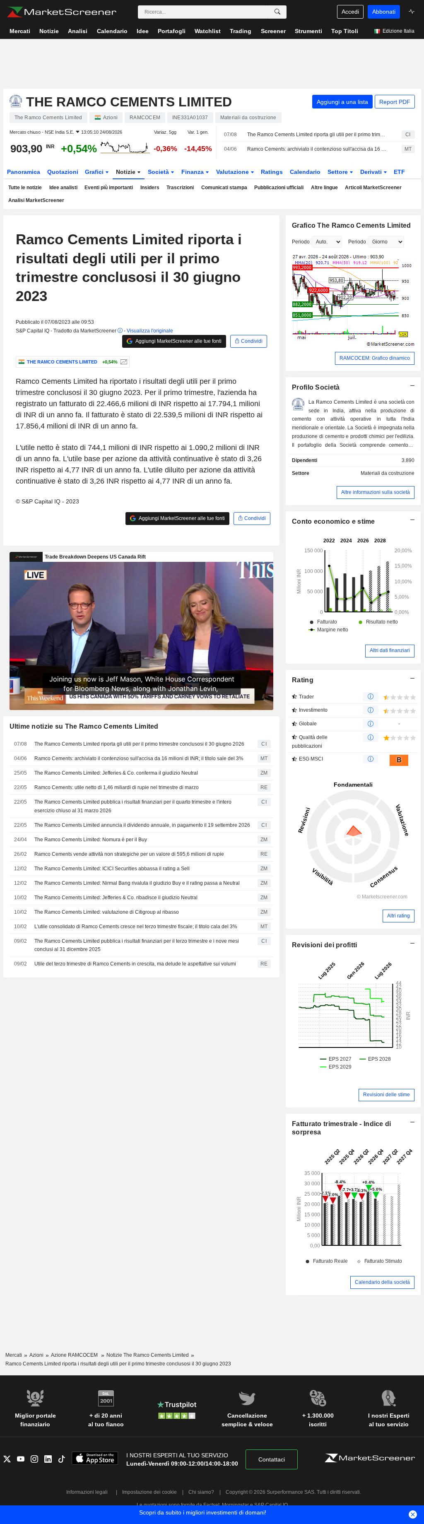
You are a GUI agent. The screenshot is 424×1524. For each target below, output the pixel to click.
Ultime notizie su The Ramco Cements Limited (84, 726)
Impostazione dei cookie (149, 1492)
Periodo (301, 242)
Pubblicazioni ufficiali (279, 187)
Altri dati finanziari (390, 650)
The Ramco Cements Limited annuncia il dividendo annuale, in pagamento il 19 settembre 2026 (142, 825)
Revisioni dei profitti (324, 945)
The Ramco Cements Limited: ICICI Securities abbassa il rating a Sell (112, 869)
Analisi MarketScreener (36, 200)
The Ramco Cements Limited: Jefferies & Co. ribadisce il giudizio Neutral (116, 897)
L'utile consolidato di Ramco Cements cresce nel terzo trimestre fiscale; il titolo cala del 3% (135, 926)
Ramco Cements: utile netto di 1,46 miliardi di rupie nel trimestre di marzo (116, 787)
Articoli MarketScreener (373, 187)
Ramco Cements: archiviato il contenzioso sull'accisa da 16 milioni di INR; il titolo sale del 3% (317, 149)
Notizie (126, 172)
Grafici (95, 172)
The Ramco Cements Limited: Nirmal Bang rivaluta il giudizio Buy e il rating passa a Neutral (137, 883)
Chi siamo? (201, 1492)
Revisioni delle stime (386, 1095)
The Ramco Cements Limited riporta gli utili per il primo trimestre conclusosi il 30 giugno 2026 (317, 134)
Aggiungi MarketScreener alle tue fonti (178, 341)
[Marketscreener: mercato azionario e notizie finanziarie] (61, 12)
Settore (338, 172)
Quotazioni (62, 172)
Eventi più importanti (108, 187)
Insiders (149, 187)
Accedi (350, 11)
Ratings (272, 172)
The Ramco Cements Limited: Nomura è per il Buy (90, 840)
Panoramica (23, 172)
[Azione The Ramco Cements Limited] (122, 362)
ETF (399, 172)
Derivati (371, 172)
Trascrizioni (180, 187)
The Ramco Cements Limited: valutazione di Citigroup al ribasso (106, 912)
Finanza (193, 172)
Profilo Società (316, 387)
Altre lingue (324, 187)
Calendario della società (382, 1282)
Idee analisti (63, 187)
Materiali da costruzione (387, 473)
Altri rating (398, 916)
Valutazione (233, 172)
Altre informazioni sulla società (375, 492)
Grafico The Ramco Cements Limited (351, 225)
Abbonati (383, 11)
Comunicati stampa (224, 187)
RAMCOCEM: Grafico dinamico (375, 358)
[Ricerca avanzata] (277, 12)
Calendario (305, 172)
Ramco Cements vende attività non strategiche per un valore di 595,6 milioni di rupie (129, 854)
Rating (302, 680)
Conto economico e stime (333, 521)
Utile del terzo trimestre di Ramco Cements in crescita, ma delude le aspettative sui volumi (135, 964)
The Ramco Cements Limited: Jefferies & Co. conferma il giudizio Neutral (116, 773)
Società (159, 172)
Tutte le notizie (25, 187)
